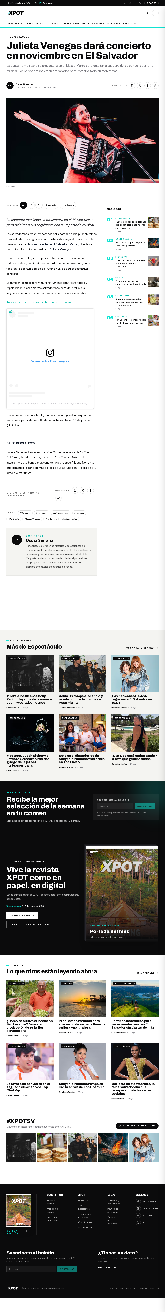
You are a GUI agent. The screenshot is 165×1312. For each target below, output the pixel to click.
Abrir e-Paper (20, 915)
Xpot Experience (127, 1288)
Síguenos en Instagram (139, 1126)
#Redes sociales (69, 519)
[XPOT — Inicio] (16, 13)
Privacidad (143, 1288)
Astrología (114, 23)
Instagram (151, 1208)
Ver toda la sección (140, 648)
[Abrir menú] (155, 13)
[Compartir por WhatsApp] (132, 85)
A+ (39, 205)
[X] (140, 3)
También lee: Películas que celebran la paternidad (39, 302)
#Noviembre (51, 519)
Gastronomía (71, 23)
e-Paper (151, 3)
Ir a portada (146, 973)
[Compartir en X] (140, 85)
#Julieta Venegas (32, 519)
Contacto (154, 1288)
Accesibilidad (85, 1227)
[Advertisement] (82, 606)
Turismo (53, 23)
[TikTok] (124, 3)
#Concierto (25, 513)
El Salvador (15, 23)
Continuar (144, 806)
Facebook (150, 1201)
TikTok (148, 1215)
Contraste (51, 205)
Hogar (85, 23)
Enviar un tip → (112, 1267)
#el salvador (41, 513)
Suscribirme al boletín (113, 800)
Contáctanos (85, 1222)
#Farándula (14, 519)
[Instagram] (130, 3)
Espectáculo (35, 23)
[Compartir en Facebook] (147, 85)
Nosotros (83, 1200)
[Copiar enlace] (155, 85)
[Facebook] (135, 3)
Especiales (129, 23)
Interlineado (68, 205)
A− (23, 205)
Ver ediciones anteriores (30, 924)
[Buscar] (147, 13)
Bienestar (98, 23)
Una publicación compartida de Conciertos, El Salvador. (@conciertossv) (50, 403)
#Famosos (79, 513)
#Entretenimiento (61, 513)
